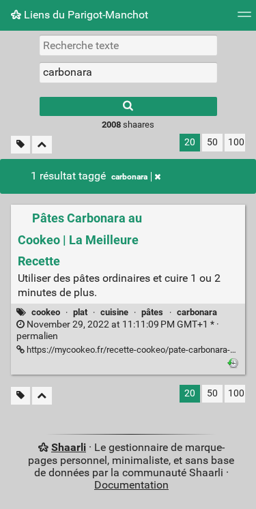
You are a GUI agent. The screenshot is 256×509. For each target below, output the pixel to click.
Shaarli (68, 447)
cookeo (45, 312)
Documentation (131, 484)
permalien (117, 330)
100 (236, 142)
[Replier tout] (42, 145)
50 (212, 142)
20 (189, 142)
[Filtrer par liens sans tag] (20, 145)
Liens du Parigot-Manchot (84, 14)
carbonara (129, 176)
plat (80, 312)
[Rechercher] (128, 106)
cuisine (114, 312)
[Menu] (244, 18)
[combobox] (128, 72)
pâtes (152, 312)
